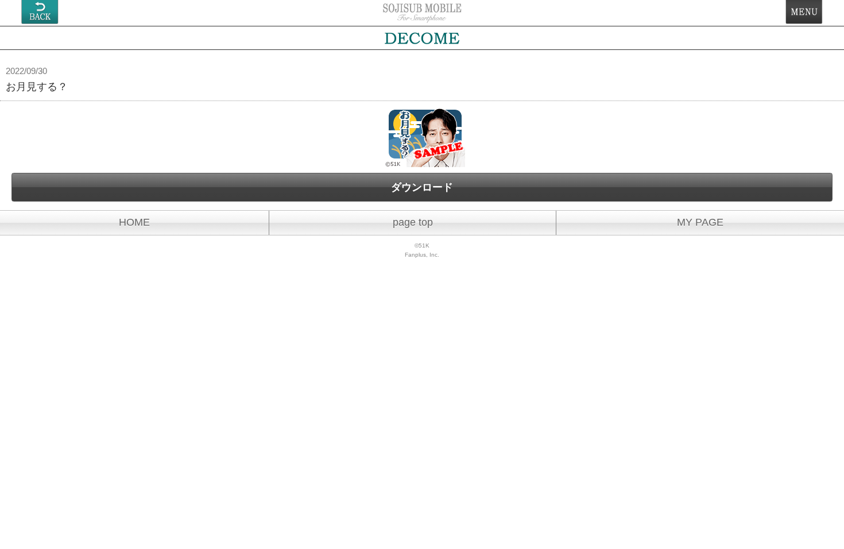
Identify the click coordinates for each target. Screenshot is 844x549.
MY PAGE (700, 222)
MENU (804, 12)
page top (413, 222)
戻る (40, 12)
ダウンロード (422, 187)
